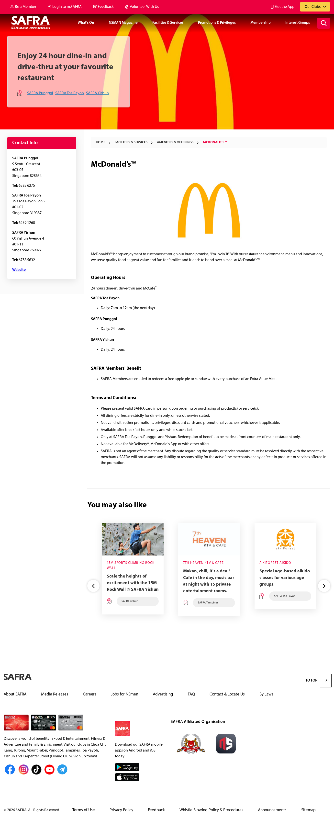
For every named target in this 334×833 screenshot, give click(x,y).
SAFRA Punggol (40, 93)
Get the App (284, 7)
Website (19, 270)
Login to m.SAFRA (67, 7)
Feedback (106, 7)
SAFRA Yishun (97, 93)
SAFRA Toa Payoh (69, 93)
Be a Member (25, 7)
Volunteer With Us (144, 7)
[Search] (323, 23)
